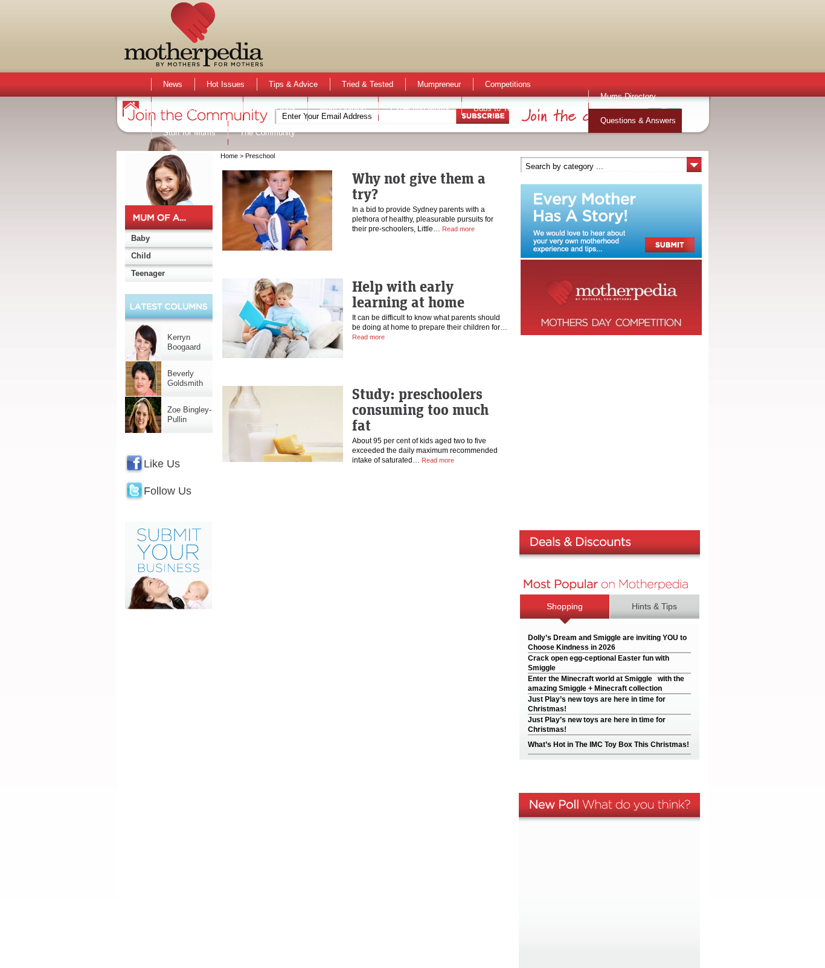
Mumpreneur (439, 84)
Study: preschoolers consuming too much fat (420, 409)
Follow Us (167, 491)
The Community (267, 132)
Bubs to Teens (498, 108)
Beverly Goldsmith (185, 378)
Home (229, 155)
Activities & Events (197, 108)
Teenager (148, 273)
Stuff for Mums (189, 132)
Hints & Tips (654, 606)
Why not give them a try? (419, 186)
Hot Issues (226, 84)
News (172, 84)
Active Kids (275, 108)
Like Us (162, 464)
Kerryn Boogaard (184, 342)
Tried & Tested (367, 84)
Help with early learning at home (408, 294)
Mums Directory (628, 96)
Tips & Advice (293, 84)
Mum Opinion (342, 108)
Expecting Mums (419, 108)
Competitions (508, 84)
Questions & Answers (638, 120)
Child (141, 255)
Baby (140, 238)
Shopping (565, 606)
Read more (458, 228)
